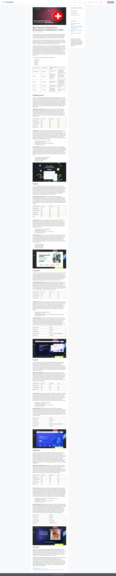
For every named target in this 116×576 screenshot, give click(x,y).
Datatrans (34, 452)
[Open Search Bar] (105, 2)
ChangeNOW (78, 38)
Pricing (85, 2)
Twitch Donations (74, 10)
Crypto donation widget (75, 15)
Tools (80, 2)
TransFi (34, 362)
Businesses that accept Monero (76, 26)
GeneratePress (61, 574)
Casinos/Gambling (74, 13)
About (96, 2)
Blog (75, 2)
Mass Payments (73, 12)
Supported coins (90, 2)
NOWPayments (35, 97)
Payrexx (34, 186)
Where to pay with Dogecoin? (76, 33)
